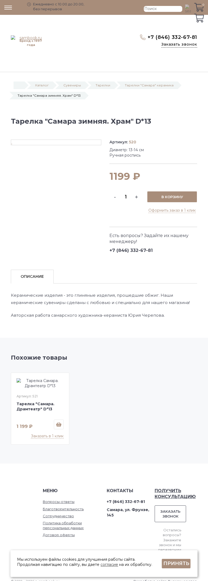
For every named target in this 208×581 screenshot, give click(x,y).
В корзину (172, 197)
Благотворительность (63, 509)
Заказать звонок (179, 44)
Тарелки (103, 85)
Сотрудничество (58, 516)
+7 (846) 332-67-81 (172, 37)
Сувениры (72, 85)
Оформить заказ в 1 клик (172, 210)
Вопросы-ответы (58, 501)
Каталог (42, 85)
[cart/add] (59, 424)
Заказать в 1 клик (47, 436)
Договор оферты (59, 535)
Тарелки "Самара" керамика (149, 85)
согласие (109, 564)
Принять (176, 563)
